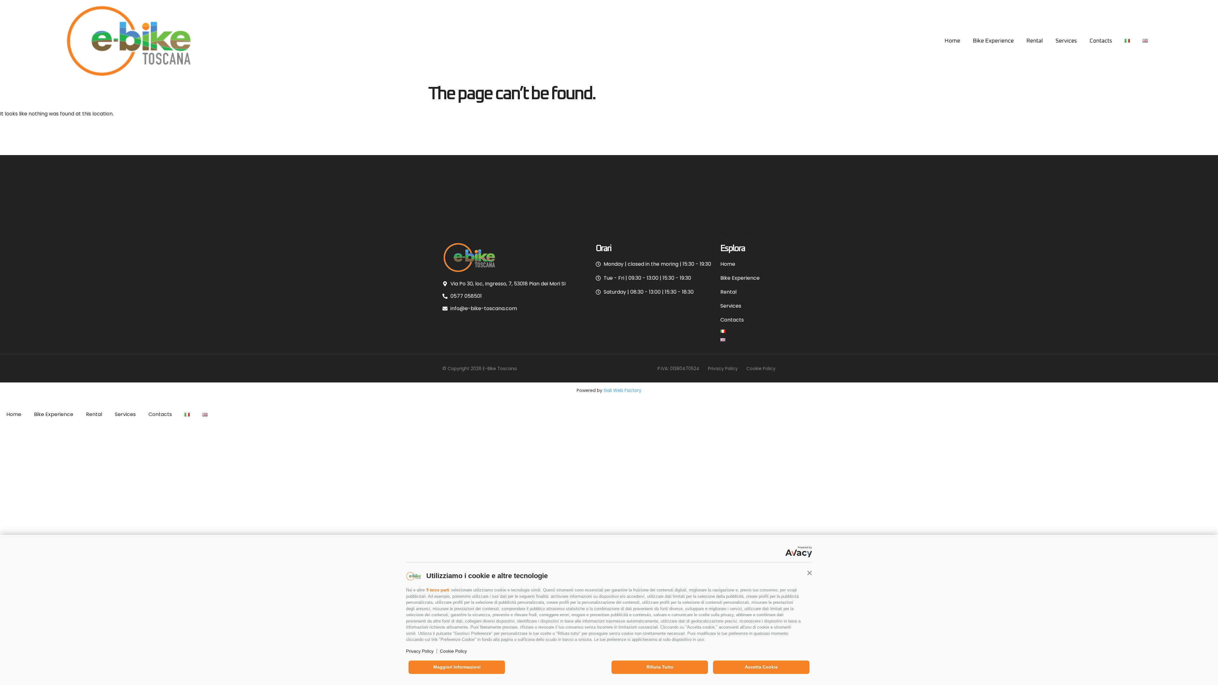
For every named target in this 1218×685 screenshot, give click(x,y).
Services (1066, 41)
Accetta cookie (761, 666)
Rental (1034, 41)
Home (952, 41)
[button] (809, 572)
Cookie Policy (453, 651)
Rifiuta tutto (659, 666)
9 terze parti (437, 590)
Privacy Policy (420, 651)
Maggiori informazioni (457, 666)
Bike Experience (993, 41)
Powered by (609, 390)
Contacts (1101, 41)
